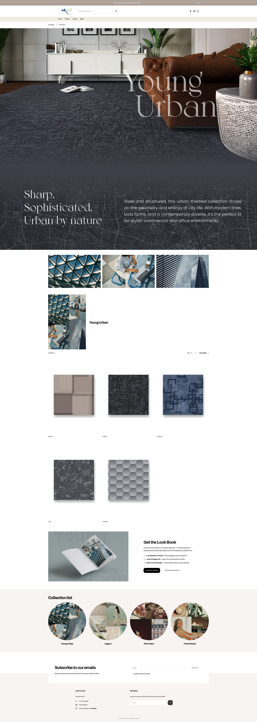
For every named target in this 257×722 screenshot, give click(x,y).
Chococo (50, 436)
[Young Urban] (67, 621)
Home (60, 19)
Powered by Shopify (133, 718)
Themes (67, 19)
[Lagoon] (108, 621)
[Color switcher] (191, 11)
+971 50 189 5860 (83, 701)
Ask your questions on (87, 708)
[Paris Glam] (149, 621)
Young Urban (67, 644)
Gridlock (105, 436)
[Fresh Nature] (190, 621)
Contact (75, 19)
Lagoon (108, 644)
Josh (49, 521)
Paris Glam (149, 644)
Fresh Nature (190, 644)
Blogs (82, 19)
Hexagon (105, 521)
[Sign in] (194, 11)
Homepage (51, 24)
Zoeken (116, 11)
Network (159, 436)
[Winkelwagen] (198, 11)
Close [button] (198, 3)
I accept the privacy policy (141, 674)
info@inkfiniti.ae (83, 705)
